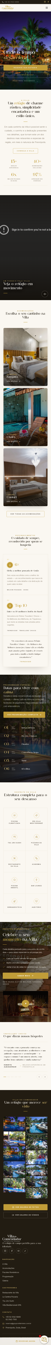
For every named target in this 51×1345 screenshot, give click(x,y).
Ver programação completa (22, 715)
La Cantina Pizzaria (10, 1297)
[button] (14, 1124)
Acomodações (25, 75)
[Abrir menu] (46, 7)
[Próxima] (45, 1076)
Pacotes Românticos (10, 1272)
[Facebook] (48, 2)
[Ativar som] (45, 294)
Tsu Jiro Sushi (8, 1301)
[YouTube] (18, 1250)
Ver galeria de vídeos (27, 1215)
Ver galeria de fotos (27, 1207)
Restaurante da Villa (10, 1293)
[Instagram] (45, 2)
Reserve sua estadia (25, 68)
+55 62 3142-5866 (13, 1317)
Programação (7, 1276)
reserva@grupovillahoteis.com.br (18, 1323)
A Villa (4, 1264)
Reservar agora (27, 1341)
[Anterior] (39, 1076)
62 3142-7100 (11, 1319)
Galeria (5, 1281)
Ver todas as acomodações (25, 514)
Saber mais (23, 976)
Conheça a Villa (25, 151)
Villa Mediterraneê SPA (11, 1305)
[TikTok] (25, 1250)
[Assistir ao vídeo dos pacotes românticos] (25, 1003)
